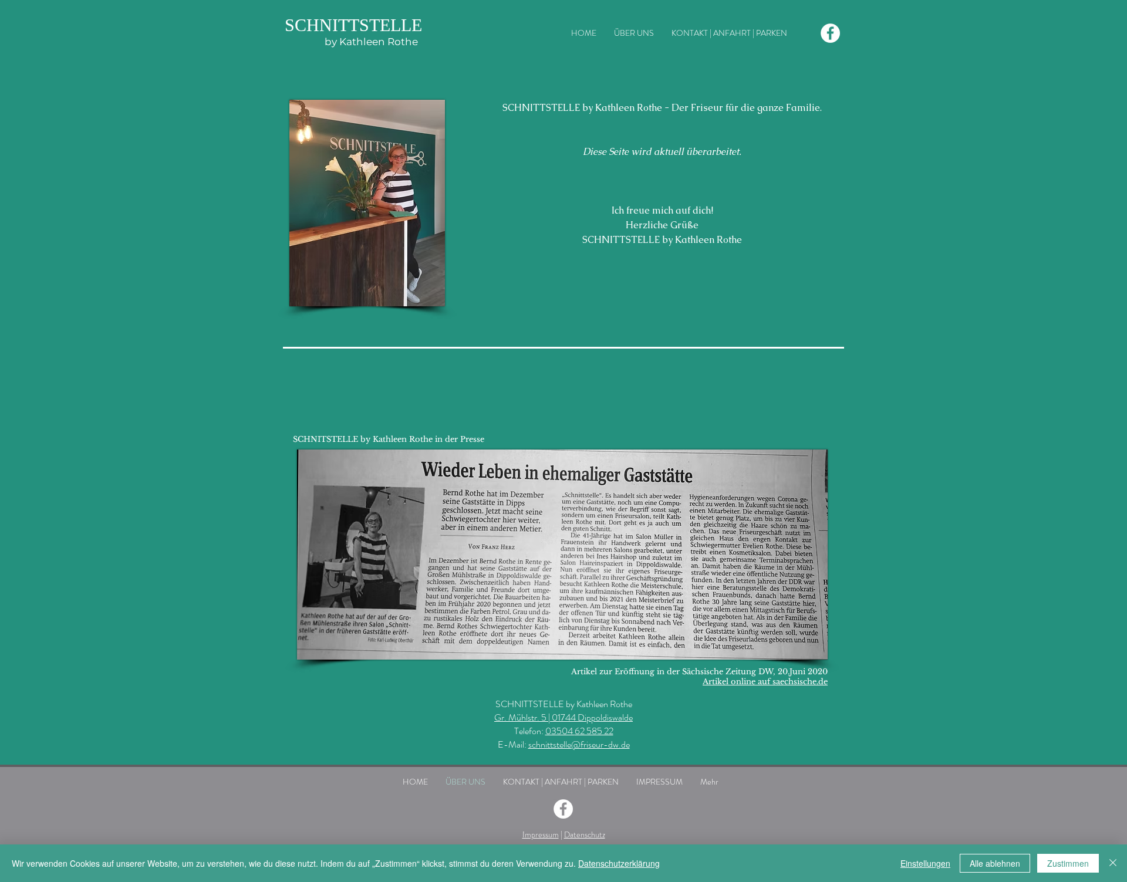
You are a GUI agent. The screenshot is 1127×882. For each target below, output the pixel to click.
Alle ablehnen (995, 863)
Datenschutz (584, 834)
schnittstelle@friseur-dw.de (579, 744)
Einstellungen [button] (925, 863)
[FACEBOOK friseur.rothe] (830, 33)
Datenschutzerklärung (619, 863)
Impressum (540, 834)
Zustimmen (1068, 863)
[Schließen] (1113, 863)
